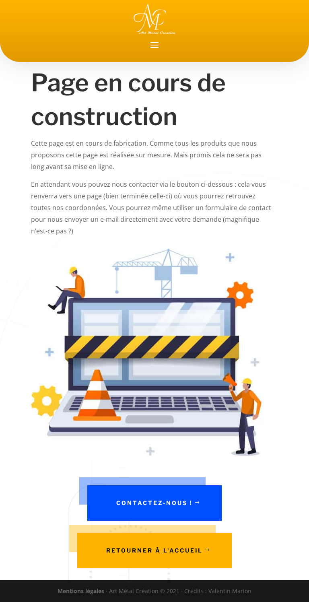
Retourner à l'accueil (154, 550)
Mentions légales (81, 591)
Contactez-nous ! (154, 502)
